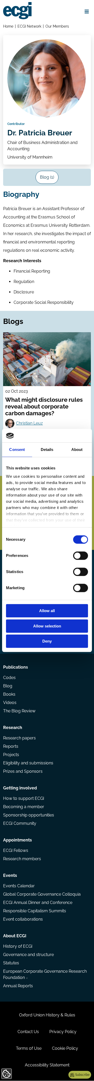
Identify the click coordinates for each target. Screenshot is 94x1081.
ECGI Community (19, 823)
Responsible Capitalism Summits (34, 910)
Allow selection (47, 626)
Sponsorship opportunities (28, 815)
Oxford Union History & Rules (47, 1015)
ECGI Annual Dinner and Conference (37, 902)
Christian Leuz (29, 423)
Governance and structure (28, 954)
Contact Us (28, 1031)
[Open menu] (87, 11)
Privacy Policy (63, 1031)
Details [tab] (47, 450)
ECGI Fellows (15, 850)
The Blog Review (19, 710)
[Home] (17, 10)
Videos (9, 702)
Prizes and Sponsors (23, 771)
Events (10, 875)
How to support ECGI (23, 798)
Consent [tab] (17, 450)
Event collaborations (23, 919)
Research (12, 727)
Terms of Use (29, 1048)
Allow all (47, 611)
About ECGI (14, 935)
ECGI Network (29, 26)
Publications (15, 667)
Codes (9, 677)
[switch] (80, 556)
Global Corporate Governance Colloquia (42, 894)
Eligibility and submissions (28, 763)
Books (9, 694)
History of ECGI (17, 946)
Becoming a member (23, 806)
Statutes (11, 962)
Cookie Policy (65, 1048)
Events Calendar (19, 885)
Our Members (57, 26)
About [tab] (77, 450)
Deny (47, 641)
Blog (7, 685)
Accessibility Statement (47, 1065)
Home (8, 26)
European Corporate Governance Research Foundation (45, 974)
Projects (11, 754)
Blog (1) (47, 177)
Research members (22, 858)
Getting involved (20, 787)
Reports (10, 746)
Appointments (17, 840)
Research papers (19, 738)
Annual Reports (18, 985)
